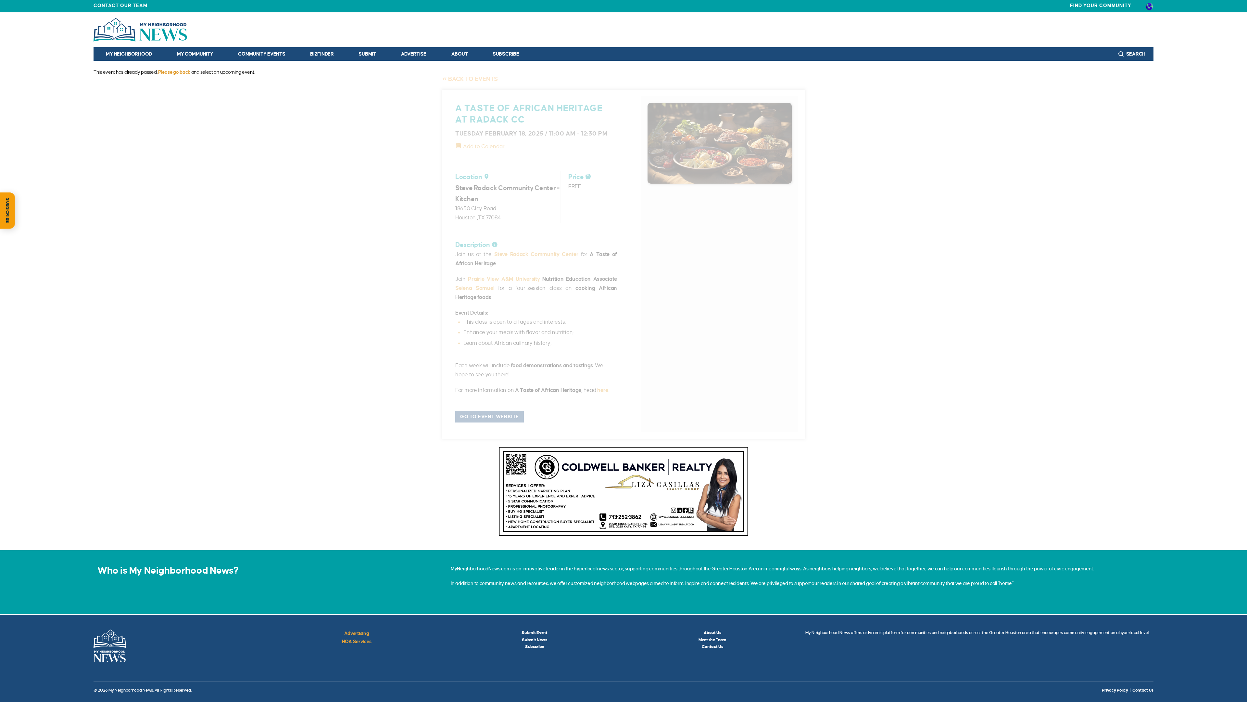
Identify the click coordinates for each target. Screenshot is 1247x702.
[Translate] (1149, 6)
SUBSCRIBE (7, 210)
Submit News (534, 640)
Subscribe (506, 54)
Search (1135, 54)
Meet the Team (712, 640)
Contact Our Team (120, 5)
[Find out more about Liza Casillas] (623, 491)
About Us (712, 632)
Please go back (174, 72)
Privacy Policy (1115, 690)
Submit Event (535, 632)
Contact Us (712, 646)
